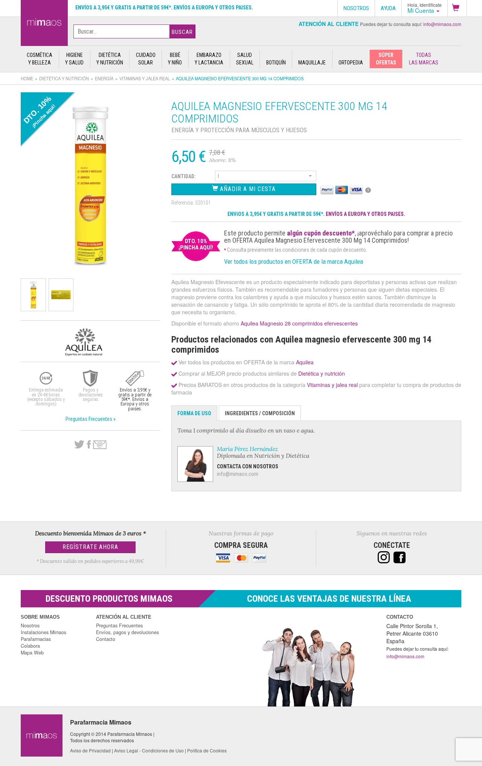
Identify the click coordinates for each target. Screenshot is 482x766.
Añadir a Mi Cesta (247, 189)
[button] (457, 8)
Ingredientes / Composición (260, 413)
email (100, 444)
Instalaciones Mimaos (43, 632)
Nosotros (30, 625)
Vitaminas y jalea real (144, 78)
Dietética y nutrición (64, 78)
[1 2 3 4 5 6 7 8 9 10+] (266, 177)
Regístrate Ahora (90, 546)
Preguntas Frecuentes (119, 625)
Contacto (105, 639)
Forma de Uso (194, 413)
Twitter (79, 444)
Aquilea (305, 362)
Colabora (30, 645)
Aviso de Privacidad (90, 750)
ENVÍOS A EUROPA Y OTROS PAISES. (365, 214)
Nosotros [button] (356, 8)
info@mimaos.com (442, 24)
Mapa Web (32, 652)
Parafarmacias (36, 639)
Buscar (182, 32)
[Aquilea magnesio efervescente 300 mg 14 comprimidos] (44, 21)
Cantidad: (183, 176)
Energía (104, 78)
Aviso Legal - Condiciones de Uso (149, 750)
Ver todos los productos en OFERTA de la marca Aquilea (293, 261)
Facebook (89, 444)
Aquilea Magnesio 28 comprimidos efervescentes (299, 323)
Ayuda (388, 8)
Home (27, 78)
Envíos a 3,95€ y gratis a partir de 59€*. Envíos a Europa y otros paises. (164, 8)
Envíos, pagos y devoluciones (127, 632)
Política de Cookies (207, 750)
